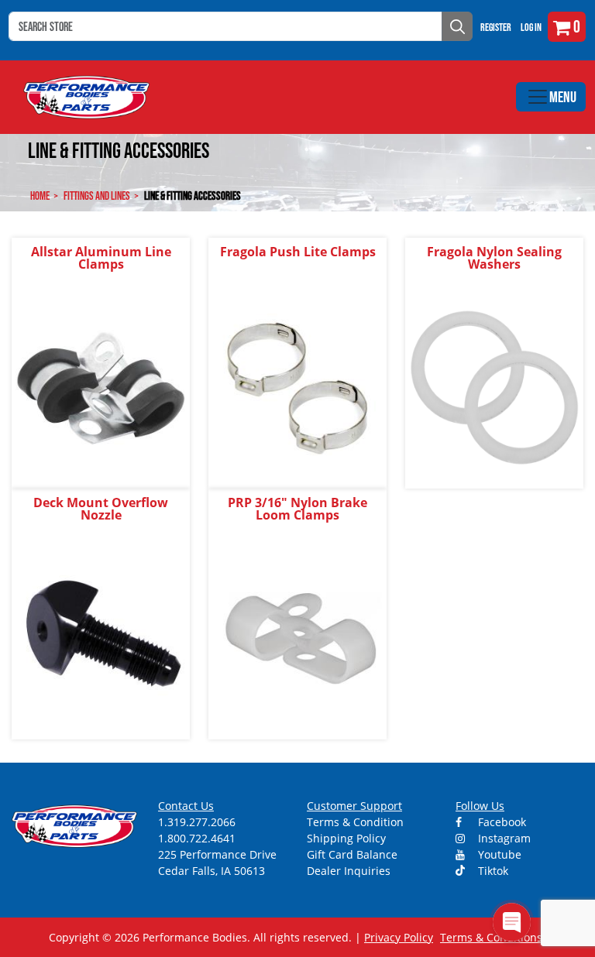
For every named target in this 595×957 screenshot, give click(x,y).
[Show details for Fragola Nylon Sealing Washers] (494, 386)
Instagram (503, 838)
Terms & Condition (355, 822)
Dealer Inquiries (348, 870)
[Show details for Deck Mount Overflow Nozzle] (100, 637)
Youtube (498, 854)
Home (40, 195)
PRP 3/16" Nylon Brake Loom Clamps (297, 508)
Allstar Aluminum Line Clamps (101, 257)
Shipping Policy (346, 838)
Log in (531, 27)
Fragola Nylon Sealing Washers (494, 257)
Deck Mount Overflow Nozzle (100, 508)
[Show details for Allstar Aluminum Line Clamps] (100, 386)
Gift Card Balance (352, 854)
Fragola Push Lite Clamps (298, 251)
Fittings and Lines (97, 195)
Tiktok (491, 870)
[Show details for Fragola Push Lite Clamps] (297, 386)
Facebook (500, 822)
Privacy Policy (398, 937)
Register (495, 27)
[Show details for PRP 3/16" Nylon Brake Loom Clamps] (297, 637)
